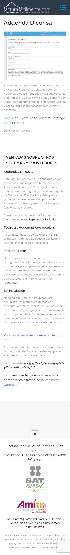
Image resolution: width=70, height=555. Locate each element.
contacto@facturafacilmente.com (34, 519)
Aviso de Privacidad (25, 523)
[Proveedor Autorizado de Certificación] (35, 491)
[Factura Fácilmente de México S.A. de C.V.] (27, 7)
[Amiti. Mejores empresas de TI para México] (35, 511)
